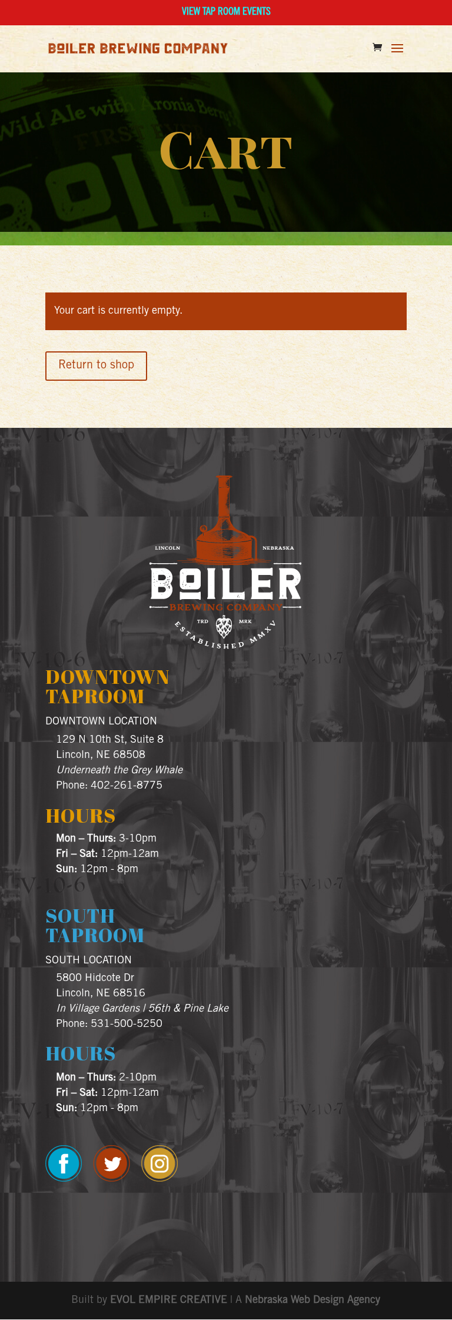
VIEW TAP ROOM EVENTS (226, 12)
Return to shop (96, 366)
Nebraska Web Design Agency (312, 1300)
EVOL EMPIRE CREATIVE (168, 1300)
